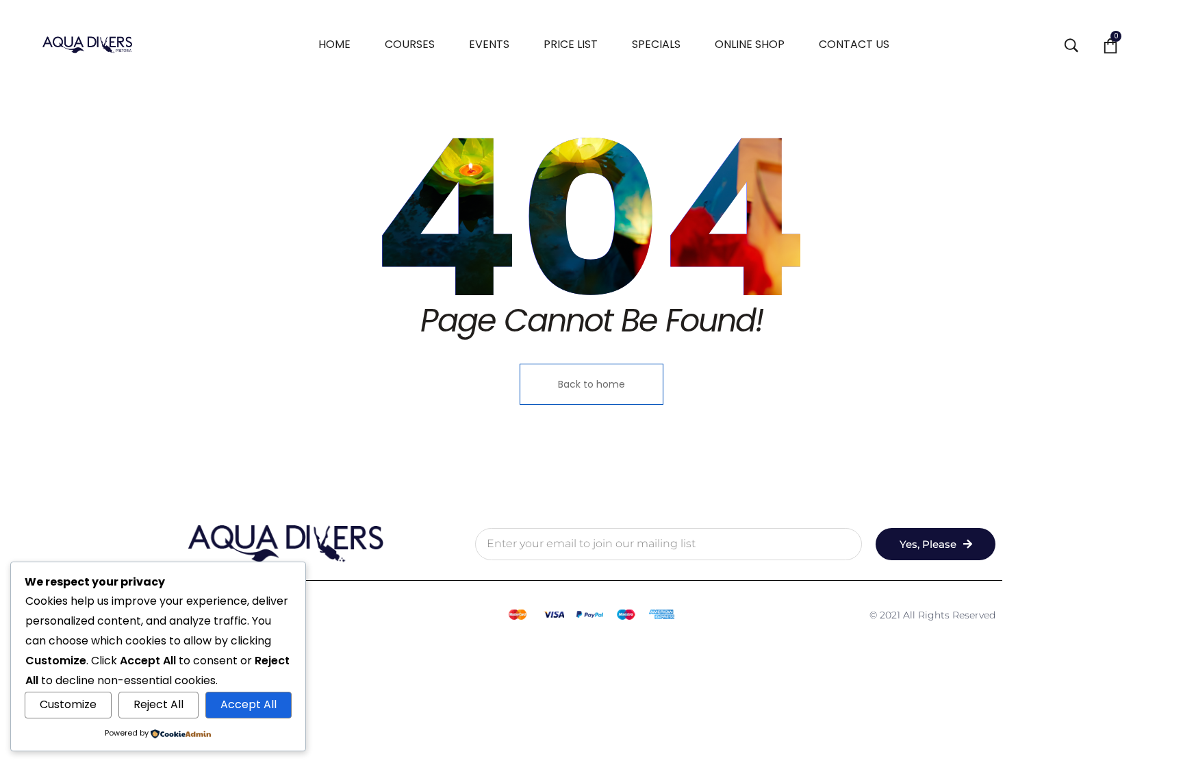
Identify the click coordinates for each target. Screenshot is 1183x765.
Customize (68, 704)
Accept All (248, 704)
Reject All (158, 704)
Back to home (591, 384)
